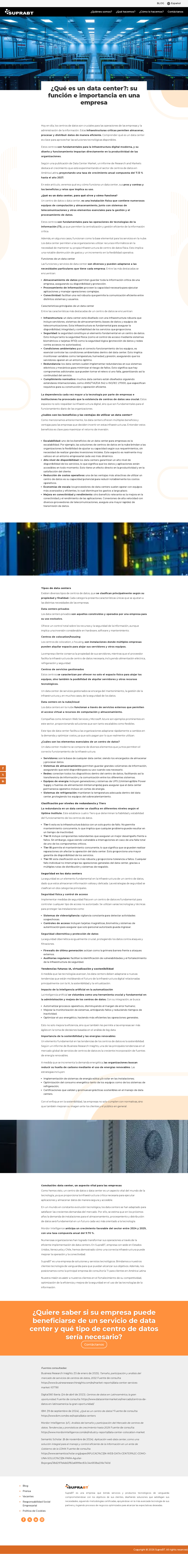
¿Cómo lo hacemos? (151, 12)
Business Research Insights (83, 1046)
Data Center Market (84, 163)
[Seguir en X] (29, 1519)
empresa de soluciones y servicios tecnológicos (88, 1261)
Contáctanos (175, 12)
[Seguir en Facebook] (23, 1519)
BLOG (160, 3)
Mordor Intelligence (53, 1228)
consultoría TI (100, 1270)
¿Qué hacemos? (125, 12)
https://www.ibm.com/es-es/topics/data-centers (68, 1415)
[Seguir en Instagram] (42, 1519)
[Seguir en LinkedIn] (35, 1519)
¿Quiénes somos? (101, 12)
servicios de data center (73, 264)
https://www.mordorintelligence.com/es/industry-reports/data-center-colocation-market (93, 1432)
